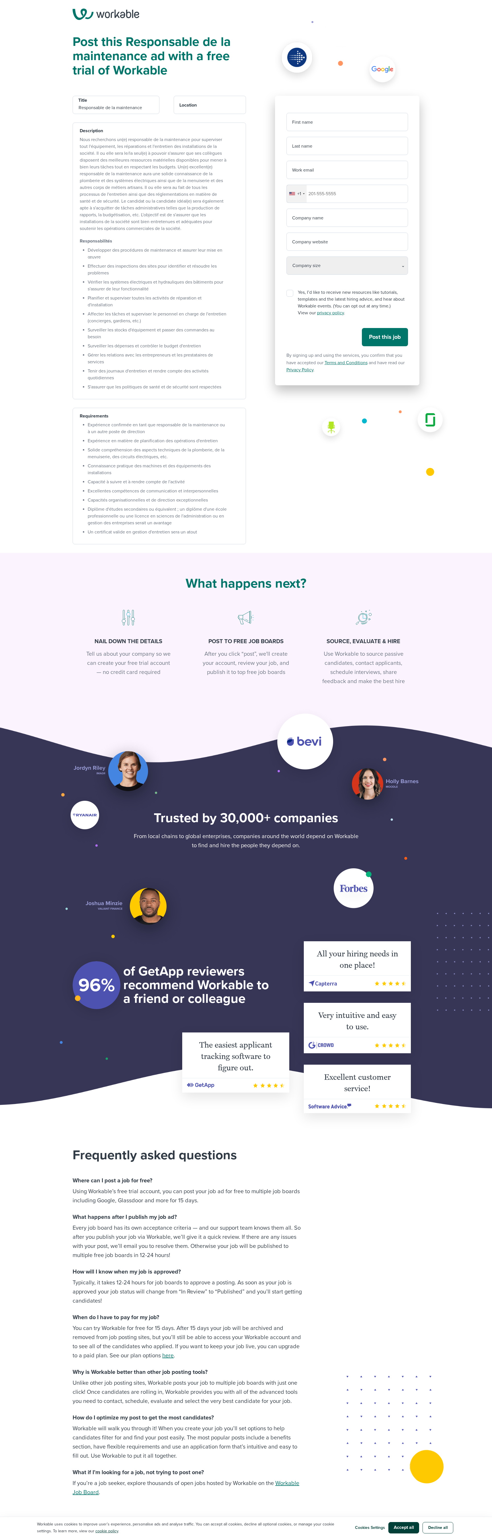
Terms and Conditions (346, 363)
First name (302, 122)
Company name (307, 218)
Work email (303, 170)
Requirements (94, 416)
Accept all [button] (404, 1527)
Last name (302, 146)
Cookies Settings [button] (370, 1527)
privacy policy (330, 313)
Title (82, 100)
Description (91, 131)
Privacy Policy (299, 370)
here (168, 1355)
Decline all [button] (438, 1527)
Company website (310, 242)
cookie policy (106, 1531)
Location (188, 105)
